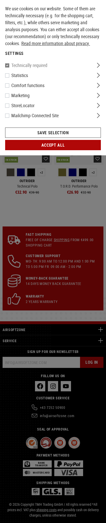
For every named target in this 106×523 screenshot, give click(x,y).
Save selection (53, 133)
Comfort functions (28, 85)
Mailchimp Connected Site (35, 115)
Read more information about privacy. (55, 43)
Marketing (20, 95)
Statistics (19, 75)
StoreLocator (22, 105)
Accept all (53, 145)
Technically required (29, 65)
